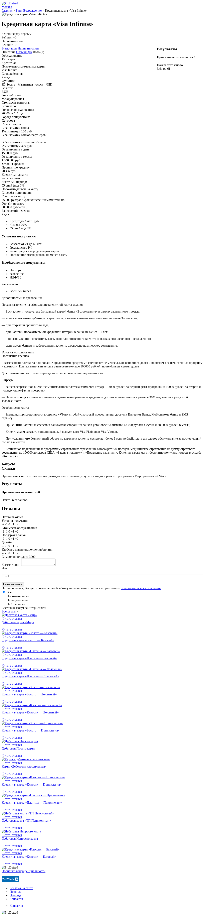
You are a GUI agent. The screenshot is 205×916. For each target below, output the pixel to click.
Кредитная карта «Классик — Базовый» (29, 856)
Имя (4, 568)
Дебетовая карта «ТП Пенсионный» (26, 820)
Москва (7, 7)
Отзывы (24, 52)
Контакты (16, 899)
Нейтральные (16, 604)
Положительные (18, 596)
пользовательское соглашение (141, 588)
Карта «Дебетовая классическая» (24, 766)
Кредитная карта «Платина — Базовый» (29, 658)
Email (5, 576)
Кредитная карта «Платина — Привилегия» (32, 802)
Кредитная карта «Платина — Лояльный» (30, 676)
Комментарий (11, 564)
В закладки (9, 48)
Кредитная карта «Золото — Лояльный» (29, 694)
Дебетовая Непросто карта (20, 838)
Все (9, 592)
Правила (15, 891)
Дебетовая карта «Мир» (18, 622)
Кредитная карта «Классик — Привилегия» (31, 784)
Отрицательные (17, 600)
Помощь (15, 895)
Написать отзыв (28, 48)
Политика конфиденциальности (23, 871)
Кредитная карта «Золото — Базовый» (28, 640)
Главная (7, 10)
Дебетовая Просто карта (18, 748)
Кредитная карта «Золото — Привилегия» (30, 730)
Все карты (9, 611)
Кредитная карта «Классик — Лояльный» (30, 712)
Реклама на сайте (21, 888)
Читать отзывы (12, 618)
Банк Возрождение (29, 10)
